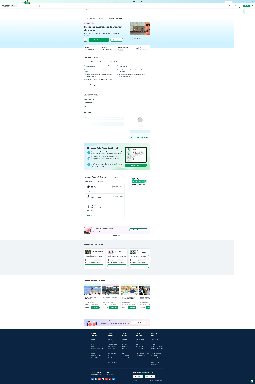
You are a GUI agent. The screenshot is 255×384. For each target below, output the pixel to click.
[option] (85, 230)
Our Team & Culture (112, 344)
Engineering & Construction (93, 18)
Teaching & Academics (96, 360)
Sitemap (161, 380)
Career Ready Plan (140, 344)
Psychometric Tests (140, 346)
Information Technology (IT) (97, 348)
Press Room (111, 357)
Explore (13, 5)
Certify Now (117, 39)
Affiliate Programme (155, 341)
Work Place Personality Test (143, 353)
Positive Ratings (90, 49)
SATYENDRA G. (95, 196)
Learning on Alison (112, 353)
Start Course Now (98, 40)
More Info (87, 307)
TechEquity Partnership (156, 357)
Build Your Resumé (140, 339)
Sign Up (246, 5)
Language (93, 351)
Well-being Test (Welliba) (142, 351)
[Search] (20, 6)
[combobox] (119, 177)
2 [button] (118, 236)
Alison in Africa (111, 360)
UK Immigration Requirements (157, 360)
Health (92, 346)
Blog (109, 355)
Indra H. (93, 186)
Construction (102, 18)
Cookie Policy (156, 380)
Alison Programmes (112, 362)
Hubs (123, 353)
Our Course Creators (112, 351)
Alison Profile (154, 344)
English (92, 344)
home (85, 18)
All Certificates (125, 341)
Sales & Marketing (95, 357)
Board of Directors (112, 341)
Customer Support (110, 374)
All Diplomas (124, 344)
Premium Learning (125, 355)
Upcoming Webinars (155, 362)
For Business (230, 5)
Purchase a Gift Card (126, 357)
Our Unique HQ (111, 346)
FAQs (107, 372)
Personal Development (96, 355)
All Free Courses (125, 346)
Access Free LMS (154, 339)
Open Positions (111, 348)
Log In (240, 6)
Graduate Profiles (125, 351)
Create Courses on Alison (156, 346)
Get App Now (103, 229)
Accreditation (124, 339)
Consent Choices (149, 380)
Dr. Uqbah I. (94, 205)
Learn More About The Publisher (139, 137)
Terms (144, 380)
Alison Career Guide (140, 341)
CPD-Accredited (144, 49)
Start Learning (95, 307)
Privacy (140, 380)
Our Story (110, 339)
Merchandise (153, 364)
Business (93, 339)
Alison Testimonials (126, 348)
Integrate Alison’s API (155, 351)
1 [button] (114, 236)
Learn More (90, 266)
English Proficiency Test (142, 355)
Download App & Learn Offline (157, 348)
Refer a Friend (154, 355)
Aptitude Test (140, 348)
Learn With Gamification (156, 353)
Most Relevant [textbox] (117, 177)
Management (94, 353)
